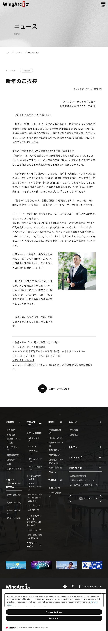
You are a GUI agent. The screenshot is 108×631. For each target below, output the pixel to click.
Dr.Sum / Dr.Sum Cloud (35, 485)
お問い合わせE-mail (23, 360)
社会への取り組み (14, 512)
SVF (31, 446)
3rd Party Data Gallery (35, 536)
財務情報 (53, 450)
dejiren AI (33, 529)
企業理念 (11, 459)
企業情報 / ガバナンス (56, 461)
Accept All (54, 618)
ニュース (19, 52)
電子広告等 (54, 467)
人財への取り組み (14, 504)
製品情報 (74, 429)
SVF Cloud (34, 451)
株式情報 (53, 454)
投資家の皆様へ (56, 429)
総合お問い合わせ (78, 475)
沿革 (9, 464)
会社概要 (11, 429)
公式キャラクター (14, 470)
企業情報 (74, 434)
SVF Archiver (35, 458)
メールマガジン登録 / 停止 (82, 484)
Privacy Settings (54, 612)
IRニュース (54, 437)
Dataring (32, 505)
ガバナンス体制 (14, 518)
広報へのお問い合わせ (80, 480)
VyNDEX (32, 510)
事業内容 (11, 434)
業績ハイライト (56, 442)
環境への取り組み (14, 496)
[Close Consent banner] (103, 591)
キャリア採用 (55, 492)
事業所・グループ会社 (14, 441)
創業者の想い (13, 454)
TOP (8, 52)
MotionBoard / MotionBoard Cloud (35, 497)
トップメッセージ (14, 449)
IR (71, 439)
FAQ (51, 472)
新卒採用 (53, 488)
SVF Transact (35, 466)
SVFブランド (34, 437)
